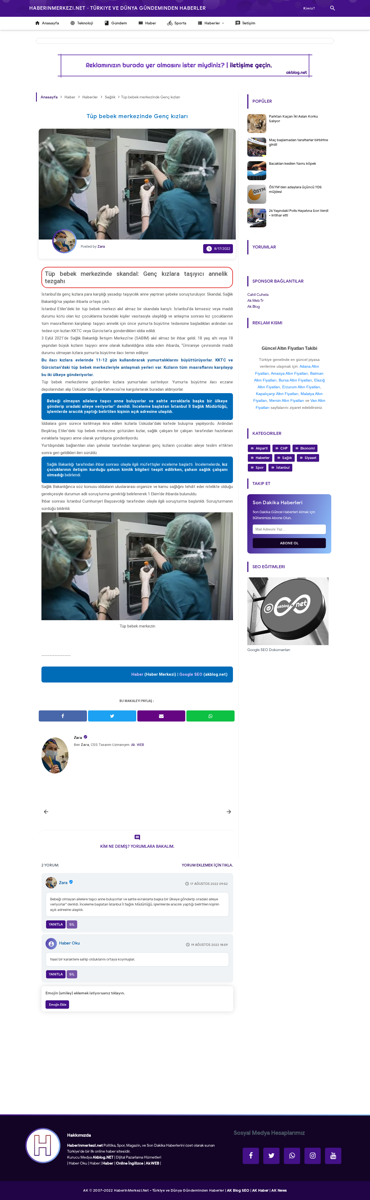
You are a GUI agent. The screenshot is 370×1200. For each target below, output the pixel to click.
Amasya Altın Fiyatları (289, 373)
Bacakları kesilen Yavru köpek (292, 163)
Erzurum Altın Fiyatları (301, 387)
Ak (133, 745)
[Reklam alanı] (185, 65)
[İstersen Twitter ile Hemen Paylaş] (112, 716)
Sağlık (287, 457)
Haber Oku (69, 943)
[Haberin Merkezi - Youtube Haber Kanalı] (333, 1156)
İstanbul (283, 467)
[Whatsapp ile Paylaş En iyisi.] (210, 716)
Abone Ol (289, 543)
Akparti (262, 448)
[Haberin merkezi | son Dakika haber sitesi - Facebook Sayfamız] (251, 1156)
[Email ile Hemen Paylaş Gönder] (161, 716)
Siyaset (310, 457)
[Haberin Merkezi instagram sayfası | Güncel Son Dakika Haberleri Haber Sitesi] (312, 1156)
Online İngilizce (129, 1163)
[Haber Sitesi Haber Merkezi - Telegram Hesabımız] (292, 1156)
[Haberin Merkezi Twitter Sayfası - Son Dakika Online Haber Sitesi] (271, 1156)
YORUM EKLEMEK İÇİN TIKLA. (207, 865)
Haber (95, 1163)
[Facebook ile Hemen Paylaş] (63, 716)
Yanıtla (56, 924)
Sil (71, 924)
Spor (260, 467)
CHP (284, 448)
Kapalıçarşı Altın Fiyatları (277, 394)
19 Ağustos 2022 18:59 (209, 945)
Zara (78, 737)
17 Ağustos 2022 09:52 (209, 884)
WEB (140, 745)
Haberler (263, 457)
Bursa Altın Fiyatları (295, 380)
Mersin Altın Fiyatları (286, 400)
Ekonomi (307, 448)
